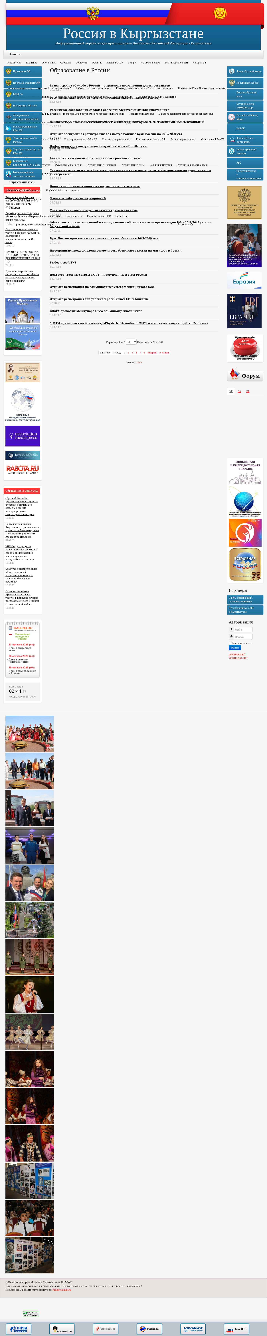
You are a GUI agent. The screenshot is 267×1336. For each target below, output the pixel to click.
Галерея (14, 207)
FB (247, 391)
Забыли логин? (237, 654)
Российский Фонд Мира (247, 117)
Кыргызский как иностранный (24, 199)
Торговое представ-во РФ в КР (26, 151)
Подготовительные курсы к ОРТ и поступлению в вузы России (98, 275)
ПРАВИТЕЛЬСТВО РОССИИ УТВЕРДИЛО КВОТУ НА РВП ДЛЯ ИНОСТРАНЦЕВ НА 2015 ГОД (22, 256)
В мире (132, 62)
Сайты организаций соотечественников (30, 224)
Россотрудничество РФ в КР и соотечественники (144, 88)
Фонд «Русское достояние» (245, 139)
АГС (238, 162)
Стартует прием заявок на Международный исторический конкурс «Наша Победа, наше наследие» (21, 575)
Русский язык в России (68, 164)
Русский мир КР (122, 96)
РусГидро (149, 1329)
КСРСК (240, 128)
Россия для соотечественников (78, 122)
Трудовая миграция (136, 122)
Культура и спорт (150, 62)
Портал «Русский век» (246, 94)
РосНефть (62, 1329)
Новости (15, 54)
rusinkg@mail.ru (61, 1289)
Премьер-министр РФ (26, 82)
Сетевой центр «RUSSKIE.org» (245, 105)
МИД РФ (18, 94)
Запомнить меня (242, 643)
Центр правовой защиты (246, 151)
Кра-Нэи (236, 1329)
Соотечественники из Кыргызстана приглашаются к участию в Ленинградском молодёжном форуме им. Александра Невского (22, 530)
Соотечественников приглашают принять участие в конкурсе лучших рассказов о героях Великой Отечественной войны (22, 598)
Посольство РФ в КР (47, 139)
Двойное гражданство (183, 139)
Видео (21, 216)
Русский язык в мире (133, 164)
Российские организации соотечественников (82, 96)
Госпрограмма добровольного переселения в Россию (93, 113)
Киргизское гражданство (62, 147)
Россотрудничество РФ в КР (80, 139)
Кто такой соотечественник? (54, 88)
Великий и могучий (161, 164)
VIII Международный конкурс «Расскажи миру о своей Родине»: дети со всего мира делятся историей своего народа (21, 553)
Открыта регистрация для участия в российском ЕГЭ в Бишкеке (99, 299)
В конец (164, 352)
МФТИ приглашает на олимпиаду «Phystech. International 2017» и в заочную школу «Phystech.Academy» (129, 323)
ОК (239, 391)
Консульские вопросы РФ (150, 139)
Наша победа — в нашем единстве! (157, 96)
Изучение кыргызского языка (63, 190)
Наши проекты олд (50, 216)
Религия (97, 62)
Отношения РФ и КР (212, 139)
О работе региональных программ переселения (186, 113)
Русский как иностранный (192, 164)
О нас (32, 216)
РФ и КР (14, 131)
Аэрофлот (193, 1329)
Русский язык (18, 156)
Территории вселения (141, 113)
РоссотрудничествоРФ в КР (25, 128)
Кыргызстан (16, 686)
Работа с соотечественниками (93, 88)
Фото (10, 216)
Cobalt (139, 362)
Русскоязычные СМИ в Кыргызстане (108, 216)
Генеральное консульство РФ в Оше (26, 162)
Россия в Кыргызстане (133, 33)
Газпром (18, 1329)
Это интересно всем (176, 62)
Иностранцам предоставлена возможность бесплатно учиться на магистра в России (116, 250)
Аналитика (185, 224)
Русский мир (14, 62)
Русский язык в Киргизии (101, 164)
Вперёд (152, 352)
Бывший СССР (114, 62)
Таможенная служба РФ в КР (25, 139)
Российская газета (247, 82)
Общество (82, 62)
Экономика (49, 62)
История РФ (200, 62)
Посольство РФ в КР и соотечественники (202, 88)
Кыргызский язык (21, 182)
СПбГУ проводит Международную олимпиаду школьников (96, 311)
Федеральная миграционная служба (26, 117)
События (65, 62)
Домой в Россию (110, 122)
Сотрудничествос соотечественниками (249, 174)
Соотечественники (22, 80)
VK (231, 391)
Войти (235, 647)
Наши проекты (74, 216)
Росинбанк (106, 1329)
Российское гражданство (116, 139)
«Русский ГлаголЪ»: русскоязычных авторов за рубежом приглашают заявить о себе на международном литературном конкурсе (21, 506)
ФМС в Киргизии (48, 113)
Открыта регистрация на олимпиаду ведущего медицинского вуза (102, 287)
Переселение (18, 105)
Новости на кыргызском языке (24, 190)
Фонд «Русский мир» (248, 71)
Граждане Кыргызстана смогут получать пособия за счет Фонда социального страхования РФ (22, 275)
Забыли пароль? (238, 657)
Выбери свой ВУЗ (63, 262)
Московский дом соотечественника (24, 174)
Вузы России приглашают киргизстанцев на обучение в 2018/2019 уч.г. (104, 238)
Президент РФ (21, 71)
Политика (31, 62)
